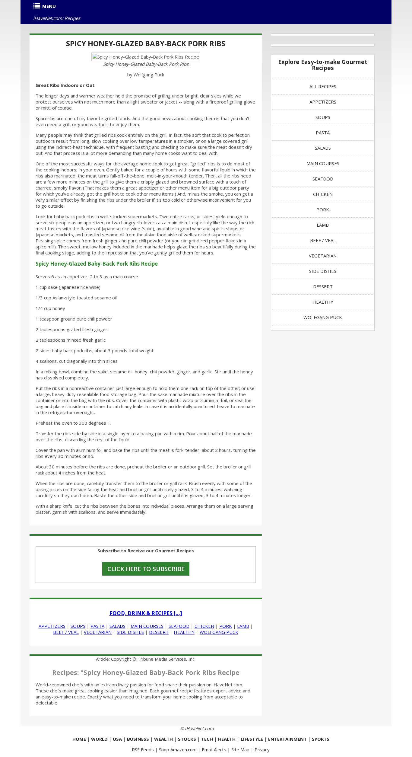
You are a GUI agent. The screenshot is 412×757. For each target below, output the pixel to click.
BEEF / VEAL (66, 632)
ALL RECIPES (322, 86)
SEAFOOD (179, 626)
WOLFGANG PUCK (219, 632)
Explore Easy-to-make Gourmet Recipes (322, 65)
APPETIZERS (52, 626)
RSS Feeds (143, 749)
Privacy (262, 749)
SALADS (117, 626)
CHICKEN (204, 626)
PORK (225, 626)
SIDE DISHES (130, 632)
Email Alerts (214, 749)
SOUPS (78, 626)
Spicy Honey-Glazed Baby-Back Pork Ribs (145, 43)
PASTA (97, 626)
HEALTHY (184, 632)
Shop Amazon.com (178, 749)
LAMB (243, 626)
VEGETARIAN (98, 632)
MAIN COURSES (147, 626)
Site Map (240, 749)
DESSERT (159, 632)
